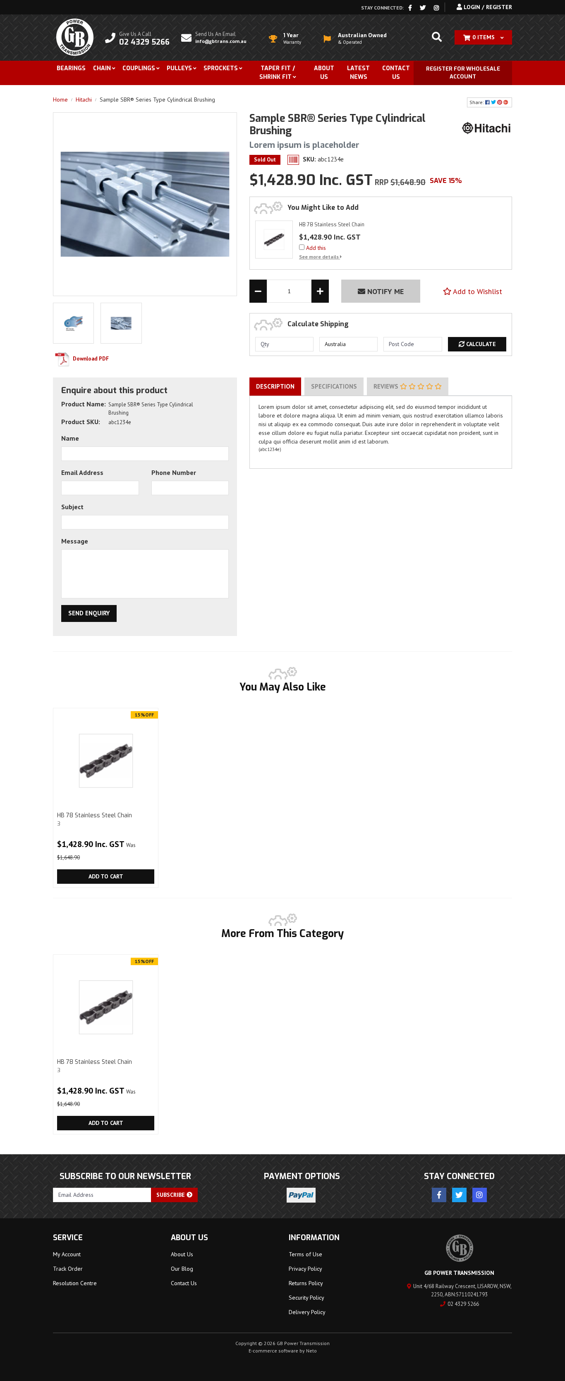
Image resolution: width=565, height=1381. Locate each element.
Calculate (480, 344)
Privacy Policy (305, 1268)
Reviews (386, 386)
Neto (311, 1351)
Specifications (334, 386)
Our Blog (182, 1268)
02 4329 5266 (463, 1303)
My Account (67, 1254)
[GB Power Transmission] (74, 36)
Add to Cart (106, 876)
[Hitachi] (486, 127)
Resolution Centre (75, 1283)
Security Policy (306, 1297)
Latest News (358, 72)
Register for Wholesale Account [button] (463, 73)
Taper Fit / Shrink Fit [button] (277, 72)
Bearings (71, 68)
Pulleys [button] (179, 68)
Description (275, 386)
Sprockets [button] (220, 68)
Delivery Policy (307, 1312)
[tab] (275, 386)
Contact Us (396, 72)
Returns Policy (306, 1283)
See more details (319, 257)
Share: (477, 102)
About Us (324, 72)
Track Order (68, 1268)
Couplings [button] (138, 68)
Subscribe (171, 1194)
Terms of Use (305, 1254)
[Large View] (73, 322)
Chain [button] (102, 68)
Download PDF (90, 358)
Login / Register (487, 7)
